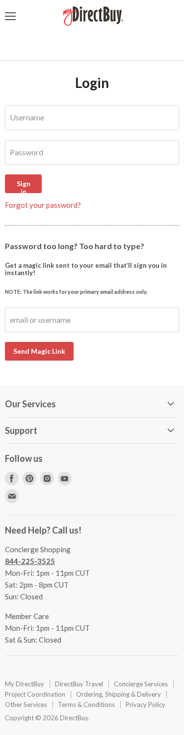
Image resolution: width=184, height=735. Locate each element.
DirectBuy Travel (79, 684)
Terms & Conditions (86, 704)
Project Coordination (35, 694)
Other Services (26, 704)
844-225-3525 (30, 561)
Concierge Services (141, 684)
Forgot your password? (43, 204)
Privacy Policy (145, 704)
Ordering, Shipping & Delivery (118, 694)
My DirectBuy (24, 684)
